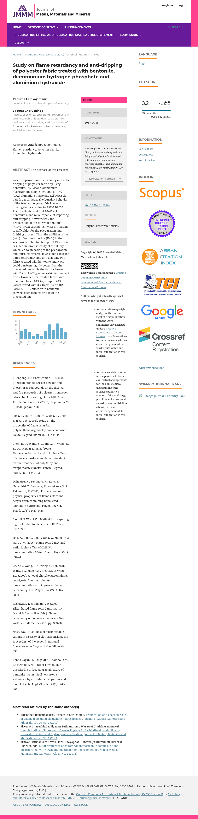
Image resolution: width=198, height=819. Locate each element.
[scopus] (162, 200)
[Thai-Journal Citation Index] (162, 297)
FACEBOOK (81, 804)
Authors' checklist (151, 368)
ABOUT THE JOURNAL (27, 804)
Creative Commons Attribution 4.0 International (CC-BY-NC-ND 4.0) (119, 794)
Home (17, 27)
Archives (30, 54)
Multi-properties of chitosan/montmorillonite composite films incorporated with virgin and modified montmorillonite (69, 748)
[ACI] (162, 267)
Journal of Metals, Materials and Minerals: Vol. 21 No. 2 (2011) (69, 751)
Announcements (77, 27)
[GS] (162, 319)
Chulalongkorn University (94, 798)
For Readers (146, 148)
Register (167, 5)
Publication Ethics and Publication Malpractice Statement (64, 35)
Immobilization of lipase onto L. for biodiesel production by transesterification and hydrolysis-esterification (70, 732)
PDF (89, 99)
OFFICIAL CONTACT (58, 804)
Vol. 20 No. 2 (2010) (51, 54)
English (143, 63)
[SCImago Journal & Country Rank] (162, 396)
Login (181, 5)
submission (129, 35)
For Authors (146, 154)
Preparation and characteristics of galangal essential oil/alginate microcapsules (73, 716)
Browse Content (42, 27)
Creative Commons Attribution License (109, 332)
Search (177, 27)
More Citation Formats (101, 178)
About (21, 42)
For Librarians (147, 160)
